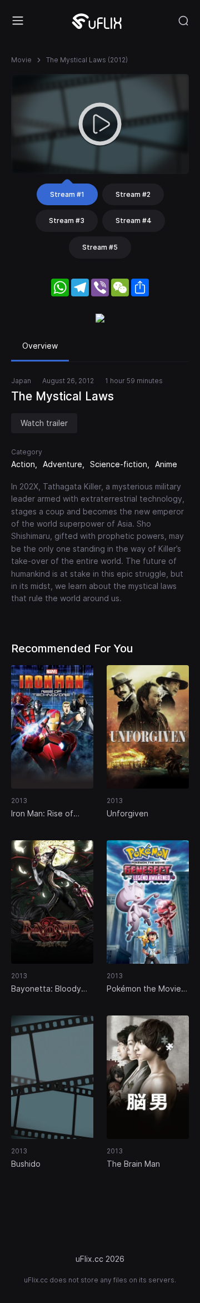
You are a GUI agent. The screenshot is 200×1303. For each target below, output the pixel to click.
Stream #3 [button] (66, 220)
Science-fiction (118, 464)
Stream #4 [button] (134, 220)
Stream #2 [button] (133, 194)
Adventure (62, 464)
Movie (21, 60)
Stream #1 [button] (67, 194)
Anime (166, 464)
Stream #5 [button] (100, 247)
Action (23, 464)
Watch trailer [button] (44, 423)
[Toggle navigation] (17, 20)
